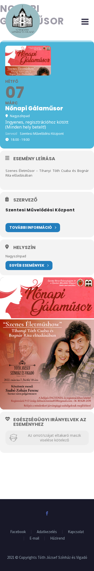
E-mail (34, 538)
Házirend (57, 538)
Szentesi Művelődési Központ (40, 210)
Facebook (18, 532)
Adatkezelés (47, 532)
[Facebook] (47, 513)
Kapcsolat (76, 532)
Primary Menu (84, 21)
